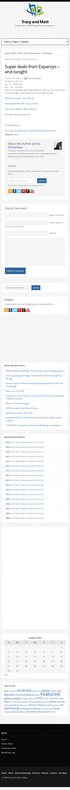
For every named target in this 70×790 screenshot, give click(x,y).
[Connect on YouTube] (32, 191)
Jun (26, 442)
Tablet (56, 708)
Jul (28, 447)
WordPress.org (8, 752)
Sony (37, 708)
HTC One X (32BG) (13, 109)
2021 (7, 456)
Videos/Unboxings (23, 773)
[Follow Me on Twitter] (19, 191)
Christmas (51, 130)
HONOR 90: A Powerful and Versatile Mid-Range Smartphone (33, 425)
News (14, 53)
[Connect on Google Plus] (28, 191)
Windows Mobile (18, 711)
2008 (7, 504)
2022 (7, 452)
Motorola (18, 705)
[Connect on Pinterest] (23, 191)
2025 (7, 442)
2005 (7, 518)
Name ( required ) (56, 215)
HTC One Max (15, 702)
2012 (7, 485)
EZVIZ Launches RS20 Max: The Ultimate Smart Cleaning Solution (35, 371)
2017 (7, 461)
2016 (7, 466)
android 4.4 (36, 691)
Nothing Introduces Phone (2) (19, 412)
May (22, 442)
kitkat (53, 701)
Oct (36, 447)
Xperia (47, 711)
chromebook (26, 695)
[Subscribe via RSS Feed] (10, 191)
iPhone (40, 701)
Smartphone (26, 708)
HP (35, 698)
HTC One (49, 698)
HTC (40, 698)
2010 (7, 494)
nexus (25, 705)
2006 (7, 513)
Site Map (63, 773)
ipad (34, 701)
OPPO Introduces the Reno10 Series (22, 408)
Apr (20, 447)
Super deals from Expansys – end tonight (32, 69)
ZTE (53, 711)
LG (5, 705)
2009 (7, 499)
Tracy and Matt (35, 21)
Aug (30, 447)
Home (7, 53)
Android (24, 690)
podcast (56, 705)
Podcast (44, 773)
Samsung (11, 708)
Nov (39, 447)
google (17, 698)
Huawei (24, 701)
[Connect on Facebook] (14, 191)
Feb (14, 461)
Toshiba (7, 712)
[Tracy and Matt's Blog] (35, 15)
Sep (33, 466)
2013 (7, 480)
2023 (7, 447)
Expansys (36, 130)
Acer (6, 690)
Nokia (41, 705)
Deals (43, 130)
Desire (37, 695)
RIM (61, 705)
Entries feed (6, 743)
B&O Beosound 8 (12, 98)
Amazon (13, 691)
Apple (46, 690)
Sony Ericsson (46, 708)
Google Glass (27, 698)
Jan (11, 461)
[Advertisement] (35, 33)
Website (52, 233)
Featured (50, 694)
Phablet (48, 705)
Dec (42, 466)
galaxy (8, 698)
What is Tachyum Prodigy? (18, 403)
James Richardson (14, 59)
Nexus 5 (33, 705)
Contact (53, 773)
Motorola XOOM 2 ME (15, 103)
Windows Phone (35, 711)
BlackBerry (11, 695)
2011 (7, 490)
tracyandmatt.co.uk (23, 130)
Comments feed (8, 748)
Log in (4, 739)
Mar (16, 461)
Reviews (36, 773)
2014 (7, 475)
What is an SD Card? (15, 391)
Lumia (10, 705)
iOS (30, 701)
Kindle (46, 702)
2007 (7, 509)
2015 (7, 471)
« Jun (6, 674)
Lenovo (61, 701)
